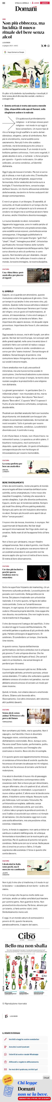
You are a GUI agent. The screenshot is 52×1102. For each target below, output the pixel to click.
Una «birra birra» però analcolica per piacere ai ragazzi (12, 275)
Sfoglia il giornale (22, 3)
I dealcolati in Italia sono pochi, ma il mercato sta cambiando (13, 867)
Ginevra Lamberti (5, 470)
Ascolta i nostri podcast (19, 1047)
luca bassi (6, 42)
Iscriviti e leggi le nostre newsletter (24, 1039)
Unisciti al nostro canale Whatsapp (23, 1054)
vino (11, 172)
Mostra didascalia (26, 73)
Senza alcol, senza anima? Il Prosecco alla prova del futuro (13, 716)
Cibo (7, 109)
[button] (42, 46)
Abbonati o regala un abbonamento (24, 1062)
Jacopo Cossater (5, 874)
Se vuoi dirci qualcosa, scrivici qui (23, 1069)
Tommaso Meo (7, 722)
